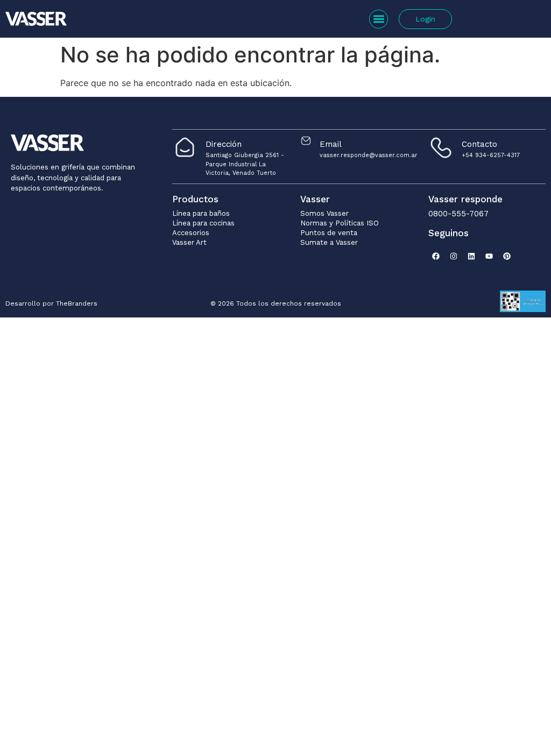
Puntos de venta (328, 233)
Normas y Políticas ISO (339, 223)
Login (425, 19)
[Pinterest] (506, 256)
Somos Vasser (324, 213)
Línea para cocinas (203, 223)
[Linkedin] (471, 256)
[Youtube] (489, 256)
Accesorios (190, 233)
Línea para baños (201, 213)
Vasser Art (189, 242)
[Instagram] (453, 256)
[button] (378, 19)
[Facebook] (435, 256)
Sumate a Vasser (329, 242)
